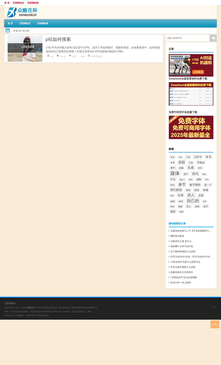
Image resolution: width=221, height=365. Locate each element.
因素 (181, 167)
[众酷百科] (21, 6)
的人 (191, 194)
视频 (180, 206)
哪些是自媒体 (177, 235)
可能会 (201, 162)
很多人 (182, 179)
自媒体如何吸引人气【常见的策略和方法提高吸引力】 (192, 230)
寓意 (204, 174)
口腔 (191, 162)
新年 (207, 179)
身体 (197, 206)
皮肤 (172, 201)
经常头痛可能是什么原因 (183, 266)
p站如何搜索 (58, 39)
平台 (173, 179)
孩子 (186, 174)
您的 (191, 179)
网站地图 (76, 307)
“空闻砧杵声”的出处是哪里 (184, 277)
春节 (182, 184)
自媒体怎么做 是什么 (181, 241)
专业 (172, 157)
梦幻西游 (176, 190)
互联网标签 (33, 2)
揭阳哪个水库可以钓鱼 (182, 246)
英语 (204, 201)
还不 (205, 206)
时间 (172, 184)
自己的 (193, 200)
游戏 (188, 190)
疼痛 (205, 190)
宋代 (195, 173)
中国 (180, 157)
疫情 (196, 190)
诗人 (188, 206)
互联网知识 (18, 2)
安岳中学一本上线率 (181, 282)
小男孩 (214, 307)
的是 (201, 195)
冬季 (172, 162)
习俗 (188, 157)
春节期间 (194, 185)
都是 (173, 211)
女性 (200, 167)
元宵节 (198, 157)
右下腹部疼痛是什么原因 (183, 251)
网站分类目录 (51, 307)
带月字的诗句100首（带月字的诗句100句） (192, 256)
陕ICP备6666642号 (88, 307)
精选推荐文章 (65, 307)
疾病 (172, 195)
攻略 (198, 179)
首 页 (7, 2)
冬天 (208, 156)
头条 (191, 167)
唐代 (172, 167)
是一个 (208, 184)
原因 (181, 162)
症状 (181, 195)
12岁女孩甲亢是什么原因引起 (185, 261)
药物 (172, 206)
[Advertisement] (97, 342)
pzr (52, 56)
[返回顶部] (214, 324)
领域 (181, 211)
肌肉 (181, 201)
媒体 (175, 172)
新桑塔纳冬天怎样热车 (182, 272)
